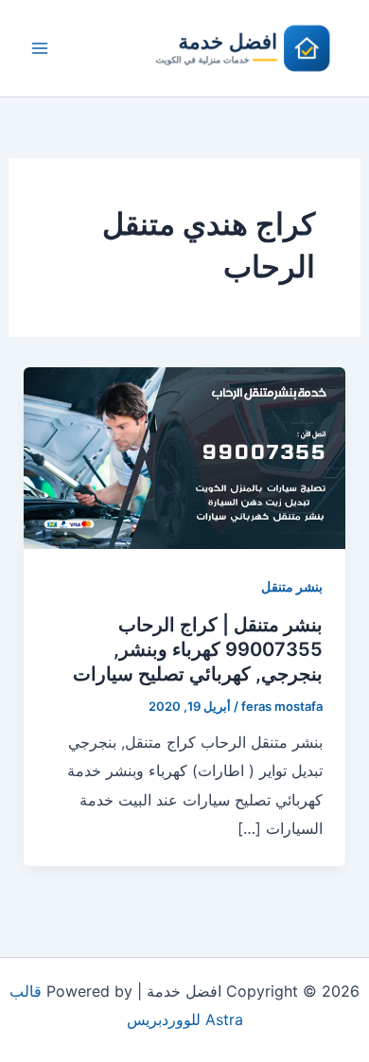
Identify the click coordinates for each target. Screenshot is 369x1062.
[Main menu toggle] (40, 48)
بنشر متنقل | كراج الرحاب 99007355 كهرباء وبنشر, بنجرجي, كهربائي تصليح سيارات (198, 649)
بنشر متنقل (292, 586)
